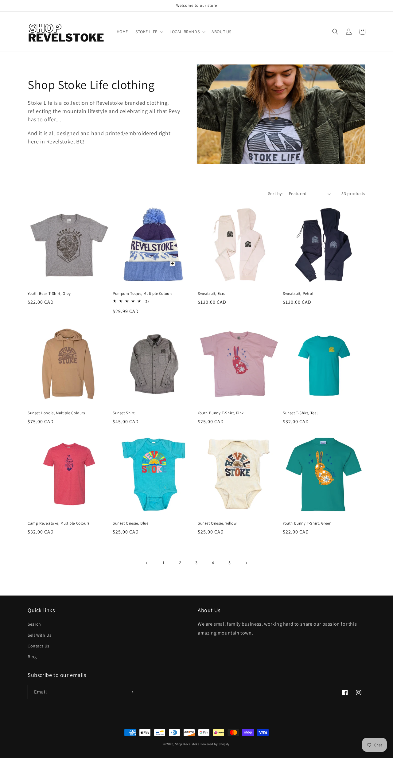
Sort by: (275, 193)
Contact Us (38, 646)
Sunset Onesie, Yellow (217, 523)
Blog (32, 656)
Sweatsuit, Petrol (298, 293)
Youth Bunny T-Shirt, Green (307, 523)
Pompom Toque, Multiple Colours (143, 293)
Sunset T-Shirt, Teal (300, 413)
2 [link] (180, 562)
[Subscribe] (131, 692)
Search (34, 624)
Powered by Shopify (215, 744)
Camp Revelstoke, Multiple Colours (59, 523)
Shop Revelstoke (187, 744)
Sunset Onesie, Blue (130, 523)
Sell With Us (39, 635)
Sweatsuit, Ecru (212, 293)
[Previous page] (147, 563)
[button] (149, 31)
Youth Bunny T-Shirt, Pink (221, 413)
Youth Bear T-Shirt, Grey (49, 293)
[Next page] (246, 563)
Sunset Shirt (123, 413)
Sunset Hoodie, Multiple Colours (56, 413)
